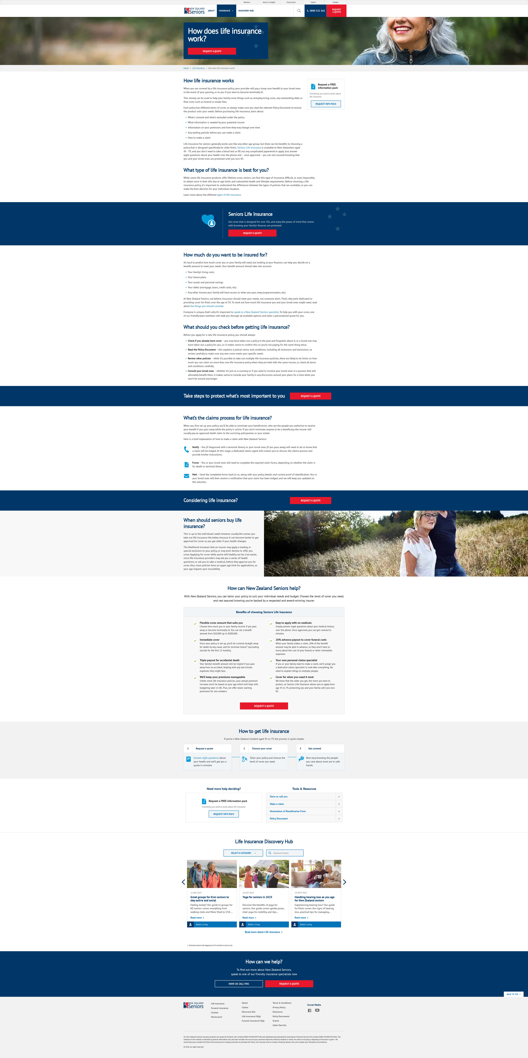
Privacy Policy (279, 1007)
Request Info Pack (223, 814)
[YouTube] (318, 1010)
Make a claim (277, 804)
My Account (291, 2)
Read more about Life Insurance (262, 932)
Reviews (247, 2)
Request (336, 10)
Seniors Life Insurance (249, 147)
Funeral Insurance (219, 1008)
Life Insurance (217, 1003)
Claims (313, 2)
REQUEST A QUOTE (212, 51)
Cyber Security (279, 1025)
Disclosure (278, 1011)
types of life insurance (229, 194)
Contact (335, 2)
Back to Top (513, 994)
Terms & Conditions (282, 1002)
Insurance (225, 10)
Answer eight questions (206, 757)
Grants (276, 1020)
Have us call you (279, 796)
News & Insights (269, 2)
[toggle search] (299, 11)
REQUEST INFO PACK (326, 103)
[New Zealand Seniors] (194, 11)
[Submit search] (269, 853)
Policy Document (279, 818)
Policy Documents (281, 1016)
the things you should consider (206, 306)
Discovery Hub (246, 10)
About (211, 10)
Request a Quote (252, 233)
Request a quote (289, 983)
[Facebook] (310, 1010)
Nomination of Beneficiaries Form (288, 811)
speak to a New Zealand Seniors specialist (256, 312)
